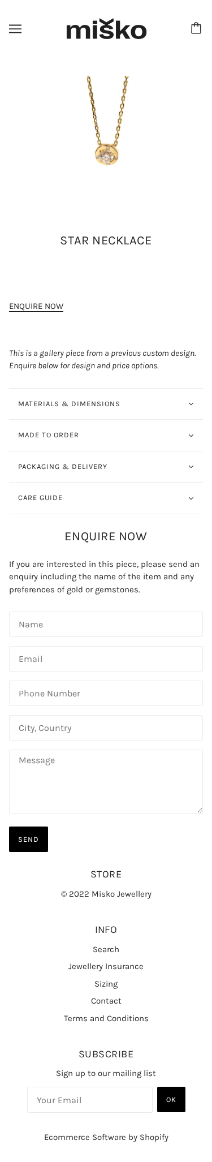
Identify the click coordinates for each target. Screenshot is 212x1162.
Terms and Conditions (106, 1018)
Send (28, 839)
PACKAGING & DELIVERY (62, 466)
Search (106, 949)
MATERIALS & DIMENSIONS (69, 403)
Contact (106, 1001)
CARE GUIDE (40, 497)
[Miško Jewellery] (106, 28)
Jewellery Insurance (106, 966)
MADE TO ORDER (48, 435)
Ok (171, 1099)
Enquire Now (36, 306)
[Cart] (198, 28)
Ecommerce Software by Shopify (106, 1137)
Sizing (106, 984)
